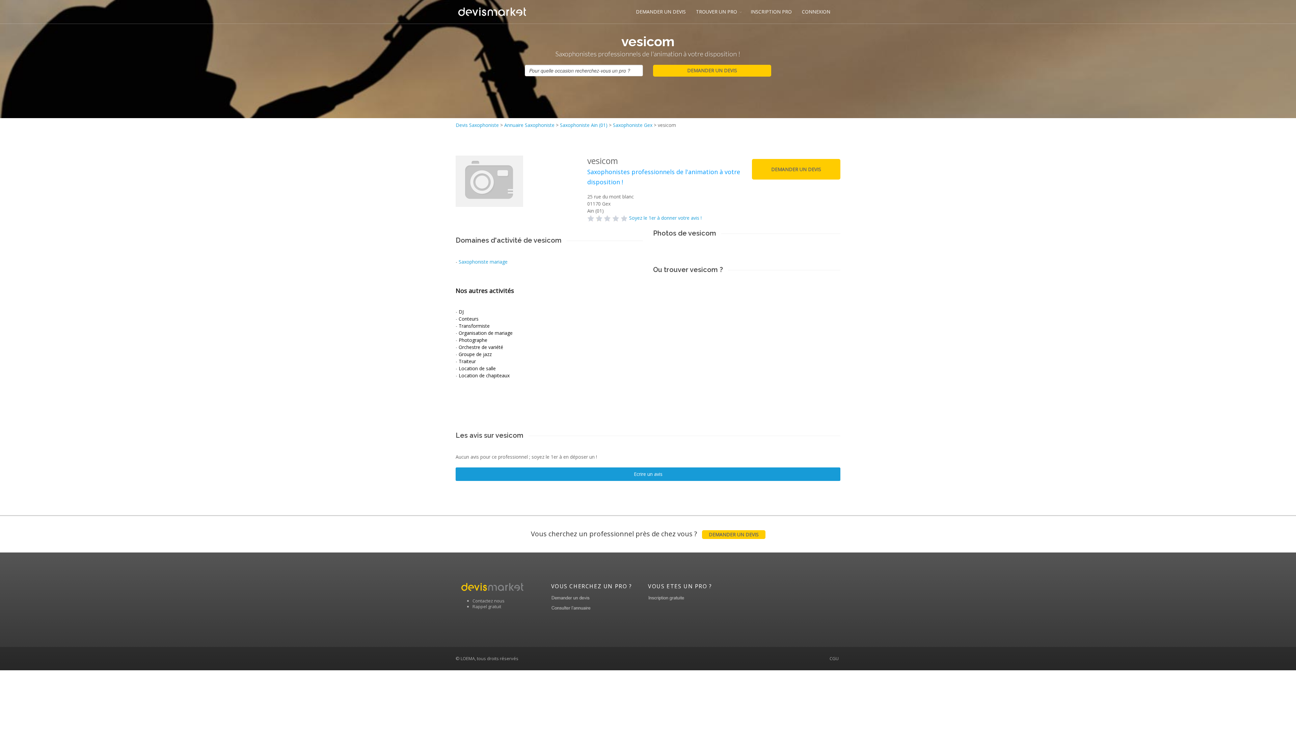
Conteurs (469, 319)
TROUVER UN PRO (716, 11)
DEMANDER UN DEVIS (661, 11)
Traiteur (467, 361)
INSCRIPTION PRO (771, 11)
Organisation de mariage (486, 333)
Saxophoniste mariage (483, 262)
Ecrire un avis (648, 474)
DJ (461, 311)
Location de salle (477, 368)
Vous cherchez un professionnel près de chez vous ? (645, 533)
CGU (834, 658)
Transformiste (474, 326)
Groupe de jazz (475, 354)
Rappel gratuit (487, 606)
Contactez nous (489, 601)
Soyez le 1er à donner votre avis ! (665, 218)
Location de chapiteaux (484, 375)
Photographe (473, 340)
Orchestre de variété (481, 347)
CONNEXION (816, 11)
